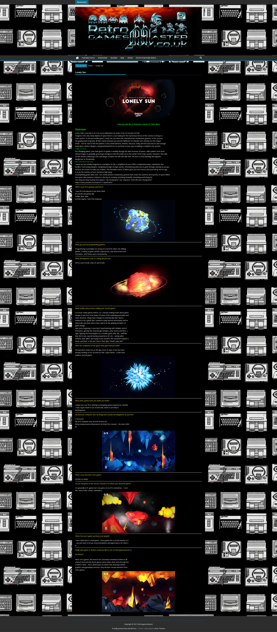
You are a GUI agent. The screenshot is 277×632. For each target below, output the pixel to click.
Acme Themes (159, 628)
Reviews (114, 58)
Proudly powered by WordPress (124, 628)
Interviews (102, 58)
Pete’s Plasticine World (146, 58)
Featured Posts (88, 58)
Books (130, 58)
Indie (122, 58)
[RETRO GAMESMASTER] (77, 57)
